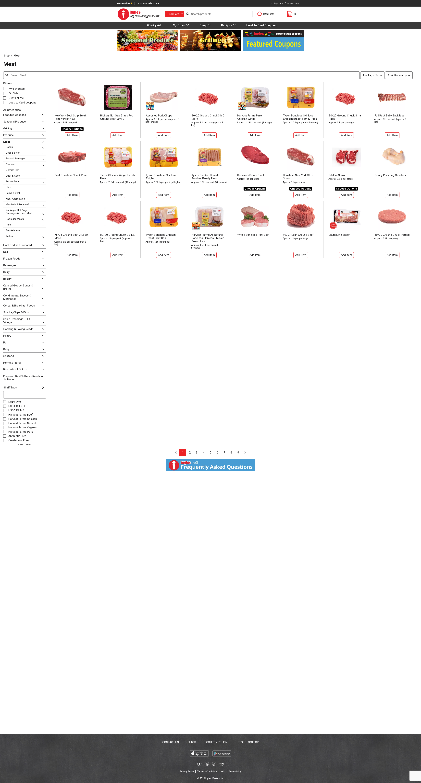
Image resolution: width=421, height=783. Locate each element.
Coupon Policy (216, 742)
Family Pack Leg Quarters (390, 175)
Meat (17, 55)
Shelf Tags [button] (10, 387)
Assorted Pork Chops (159, 115)
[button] (42, 115)
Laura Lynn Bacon (339, 234)
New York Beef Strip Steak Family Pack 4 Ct (70, 117)
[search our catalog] (187, 14)
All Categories (12, 110)
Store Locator (248, 742)
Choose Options (72, 129)
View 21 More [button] (24, 444)
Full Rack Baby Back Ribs (389, 115)
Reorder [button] (268, 13)
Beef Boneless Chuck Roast (71, 175)
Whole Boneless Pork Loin (253, 234)
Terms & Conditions (207, 771)
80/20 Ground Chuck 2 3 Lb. (117, 234)
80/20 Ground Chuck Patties (392, 234)
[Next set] (245, 452)
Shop (6, 55)
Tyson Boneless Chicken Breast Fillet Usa (161, 236)
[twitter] (214, 764)
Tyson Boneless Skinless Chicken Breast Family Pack (300, 117)
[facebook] (199, 764)
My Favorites (123, 3)
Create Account (292, 3)
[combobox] (174, 14)
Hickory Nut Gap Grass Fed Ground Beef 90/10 (116, 117)
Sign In (277, 3)
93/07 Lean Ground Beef (298, 234)
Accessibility (235, 771)
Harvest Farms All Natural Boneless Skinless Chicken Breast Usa (208, 238)
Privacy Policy (187, 771)
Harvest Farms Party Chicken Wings (249, 117)
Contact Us (170, 742)
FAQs (192, 742)
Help (223, 771)
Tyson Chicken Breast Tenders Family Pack (205, 176)
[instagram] (207, 764)
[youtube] (222, 764)
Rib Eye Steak (337, 175)
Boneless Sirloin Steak (251, 175)
